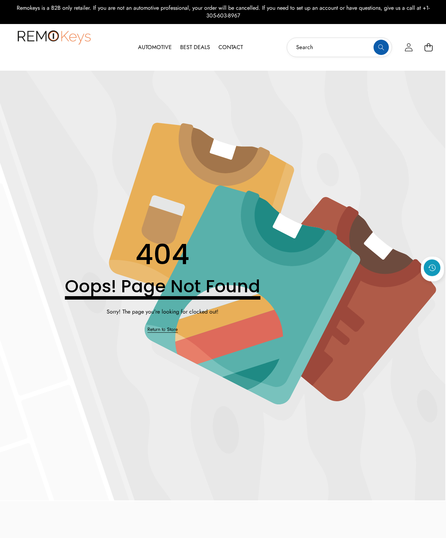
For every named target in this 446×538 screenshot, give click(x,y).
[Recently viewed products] (432, 268)
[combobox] (339, 47)
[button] (428, 47)
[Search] (381, 47)
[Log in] (408, 47)
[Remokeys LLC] (54, 46)
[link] (162, 329)
